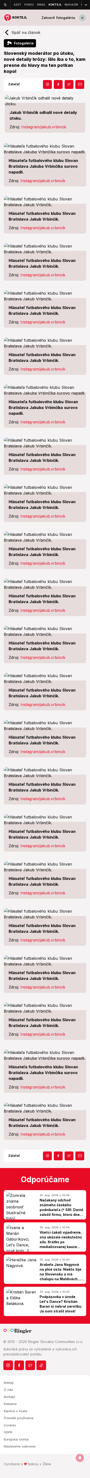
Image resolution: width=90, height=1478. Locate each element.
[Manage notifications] (80, 1458)
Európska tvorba (16, 1439)
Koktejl (8, 1383)
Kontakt (9, 1397)
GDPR (8, 1432)
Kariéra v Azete (15, 1411)
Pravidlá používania (18, 1418)
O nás (8, 1389)
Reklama (10, 1404)
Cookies (10, 1425)
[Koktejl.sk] (15, 17)
